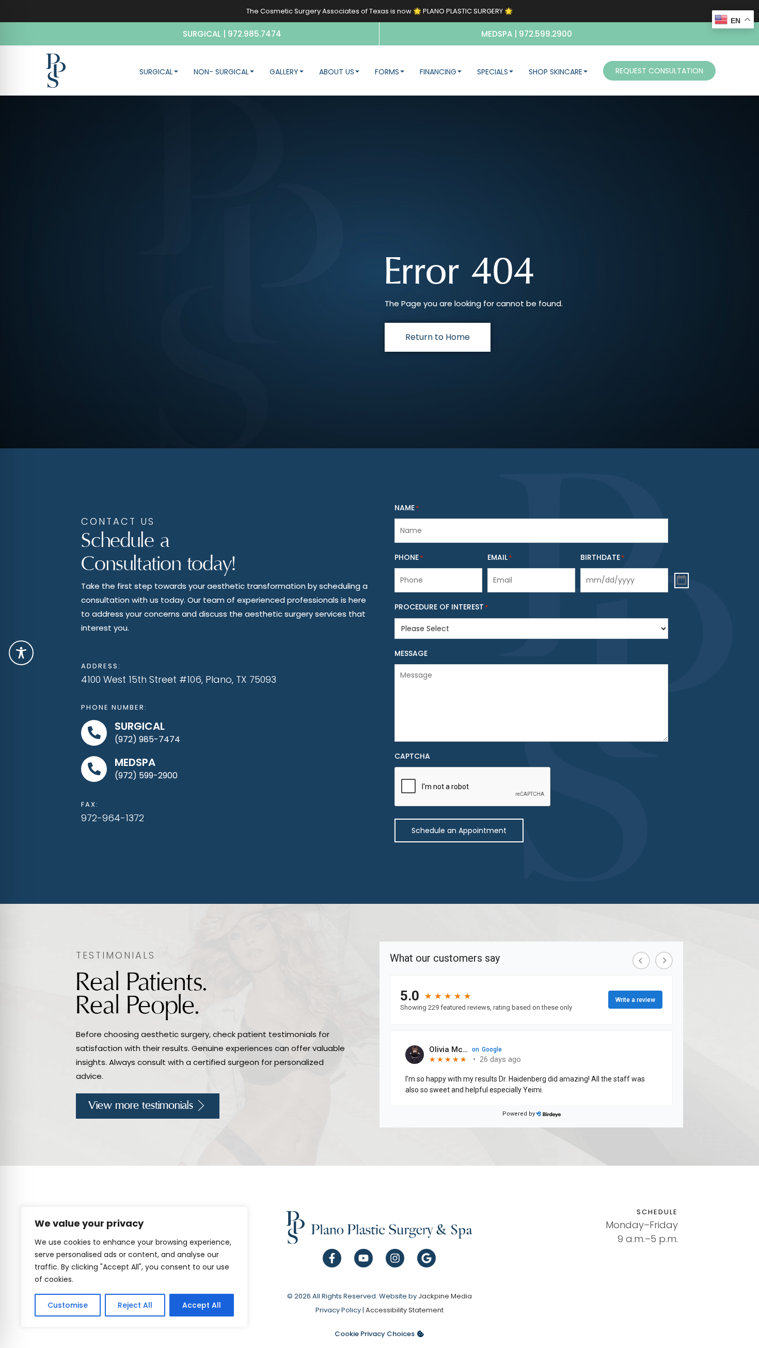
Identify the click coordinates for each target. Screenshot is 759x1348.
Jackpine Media (445, 1296)
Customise (68, 1305)
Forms (387, 72)
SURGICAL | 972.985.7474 (232, 33)
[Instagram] (395, 1258)
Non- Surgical (221, 72)
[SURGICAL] (94, 733)
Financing (438, 72)
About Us (336, 72)
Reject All (135, 1305)
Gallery (284, 72)
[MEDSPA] (94, 769)
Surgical (156, 72)
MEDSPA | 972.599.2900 (526, 33)
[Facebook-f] (332, 1258)
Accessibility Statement (405, 1310)
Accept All (201, 1305)
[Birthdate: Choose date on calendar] (681, 580)
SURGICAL (140, 726)
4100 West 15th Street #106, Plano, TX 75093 (178, 679)
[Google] (426, 1258)
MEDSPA (135, 762)
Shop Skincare (555, 72)
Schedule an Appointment (459, 830)
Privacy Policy (338, 1310)
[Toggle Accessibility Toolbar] (21, 652)
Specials (492, 72)
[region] (134, 1266)
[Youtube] (363, 1258)
